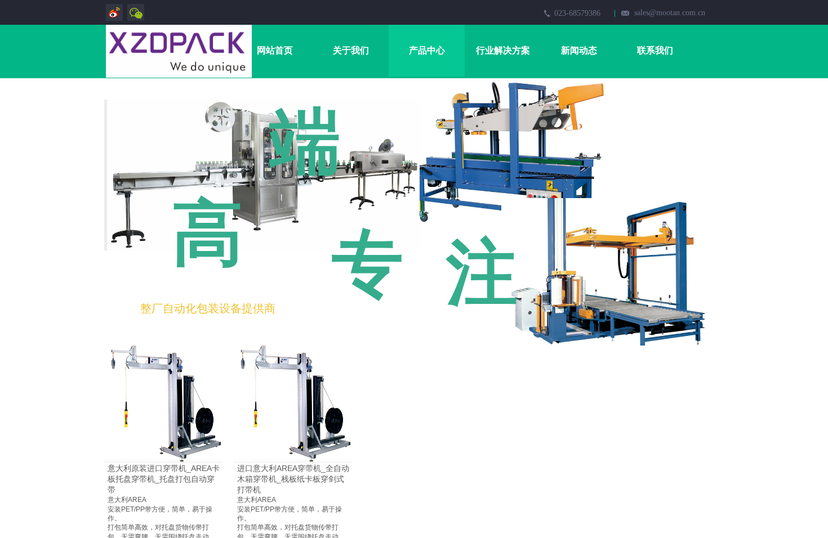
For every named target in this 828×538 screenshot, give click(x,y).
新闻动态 (579, 50)
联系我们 (655, 50)
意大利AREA (127, 500)
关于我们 (351, 50)
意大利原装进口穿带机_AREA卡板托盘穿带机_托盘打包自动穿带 (164, 479)
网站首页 (275, 50)
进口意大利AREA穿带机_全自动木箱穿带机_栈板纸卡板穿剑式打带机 (293, 479)
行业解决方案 (503, 50)
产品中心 (427, 50)
